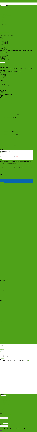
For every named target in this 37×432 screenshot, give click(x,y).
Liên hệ (1, 0)
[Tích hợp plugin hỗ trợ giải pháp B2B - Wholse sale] (12, 278)
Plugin (2, 410)
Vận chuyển (3, 411)
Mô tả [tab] (1, 64)
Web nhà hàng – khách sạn (5, 403)
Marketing (3, 407)
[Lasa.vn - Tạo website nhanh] (1, 3)
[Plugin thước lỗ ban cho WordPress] (7, 319)
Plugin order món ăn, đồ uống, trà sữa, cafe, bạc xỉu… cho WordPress (6, 299)
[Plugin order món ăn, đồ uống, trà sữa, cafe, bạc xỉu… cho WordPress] (7, 298)
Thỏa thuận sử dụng (3, 1)
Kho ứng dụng (10, 176)
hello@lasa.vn (2, 358)
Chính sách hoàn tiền (7, 347)
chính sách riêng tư (32, 428)
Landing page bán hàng (5, 397)
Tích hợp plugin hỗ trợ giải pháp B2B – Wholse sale (5, 279)
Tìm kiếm (7, 395)
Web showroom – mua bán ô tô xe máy (7, 404)
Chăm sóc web (3, 406)
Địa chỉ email (1, 423)
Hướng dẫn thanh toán (11, 347)
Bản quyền (3, 405)
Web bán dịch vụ (4, 398)
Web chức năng (3, 399)
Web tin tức (4, 401)
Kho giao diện (2, 396)
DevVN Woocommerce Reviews (3, 289)
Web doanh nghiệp (4, 402)
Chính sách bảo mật (1, 347)
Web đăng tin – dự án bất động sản (6, 400)
